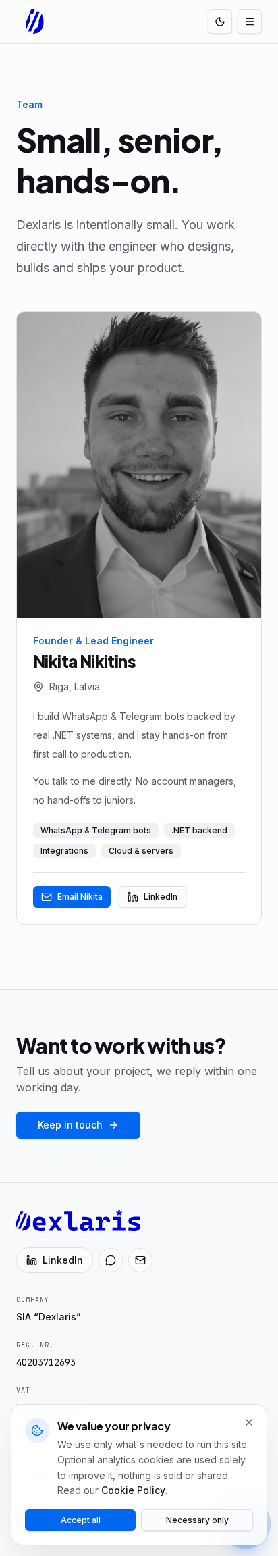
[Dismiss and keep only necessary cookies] (249, 1422)
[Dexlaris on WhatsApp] (111, 1260)
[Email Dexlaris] (140, 1260)
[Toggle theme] (220, 21)
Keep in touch (70, 1125)
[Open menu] (250, 21)
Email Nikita (80, 896)
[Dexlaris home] (35, 21)
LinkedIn (160, 896)
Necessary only (197, 1520)
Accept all (81, 1520)
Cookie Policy (133, 1490)
